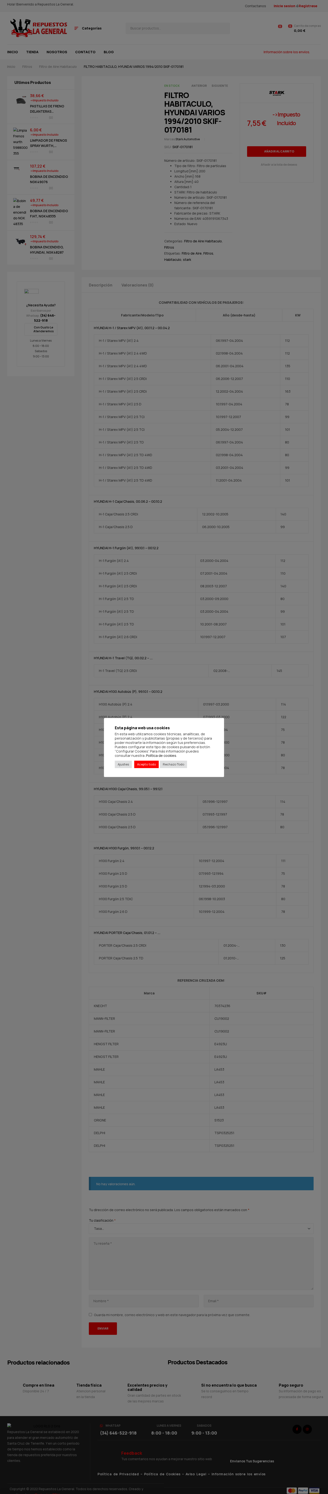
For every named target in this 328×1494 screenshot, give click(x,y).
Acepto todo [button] (146, 764)
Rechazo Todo (173, 764)
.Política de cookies (160, 755)
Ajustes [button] (123, 764)
